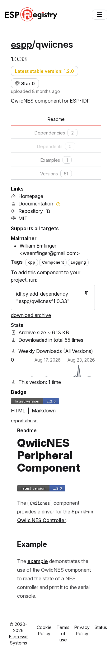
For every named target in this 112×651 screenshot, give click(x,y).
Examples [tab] (54, 160)
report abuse (24, 420)
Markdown (44, 410)
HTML (18, 410)
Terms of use (63, 633)
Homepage (30, 196)
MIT (23, 218)
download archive (31, 315)
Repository (30, 211)
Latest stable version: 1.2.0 (44, 71)
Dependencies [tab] (54, 132)
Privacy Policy (82, 630)
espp (21, 44)
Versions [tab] (54, 173)
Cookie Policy (44, 630)
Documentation (35, 203)
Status (101, 627)
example (37, 561)
